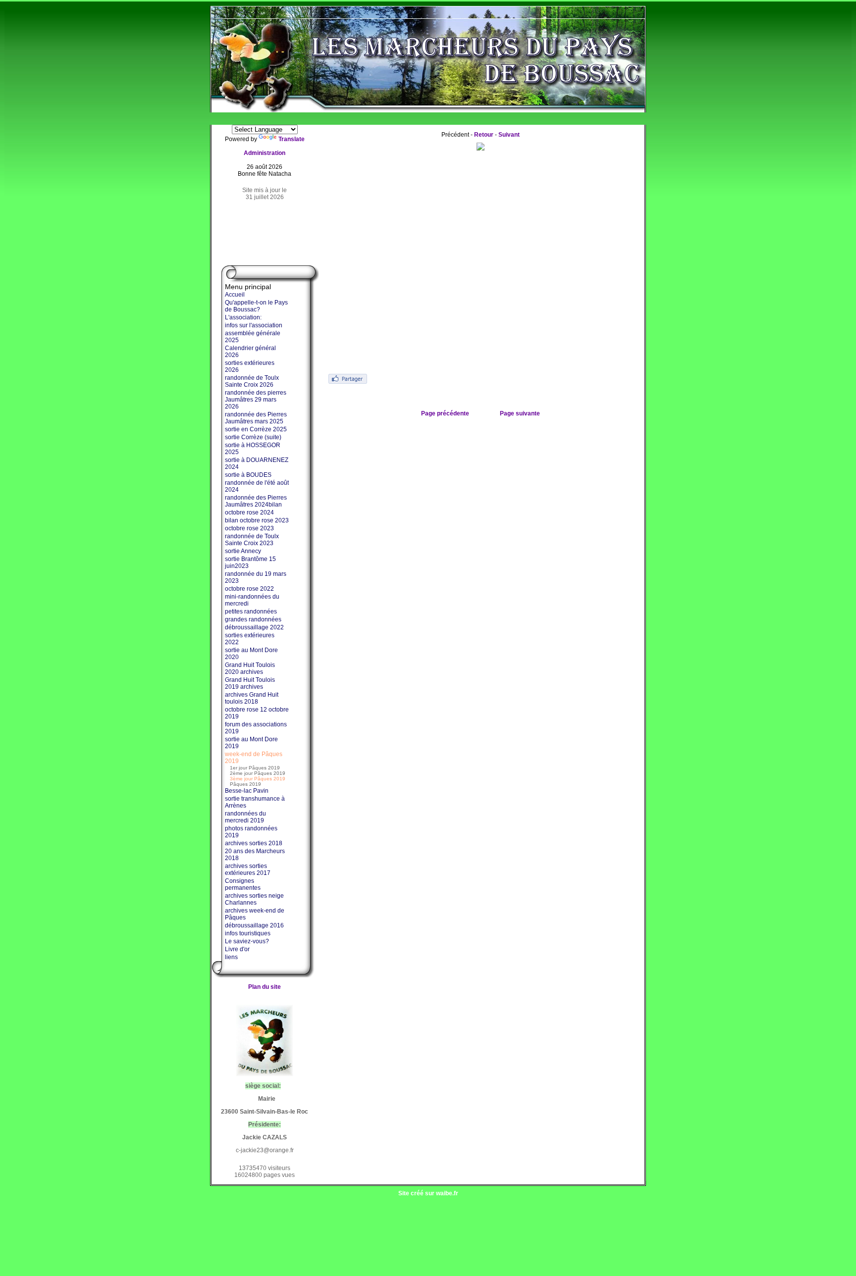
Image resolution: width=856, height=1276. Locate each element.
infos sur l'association (253, 325)
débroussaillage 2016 (254, 925)
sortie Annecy (243, 551)
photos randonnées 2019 (251, 832)
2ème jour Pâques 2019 (257, 773)
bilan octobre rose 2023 (257, 520)
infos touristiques (247, 933)
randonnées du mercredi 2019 (245, 817)
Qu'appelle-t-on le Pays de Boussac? (256, 306)
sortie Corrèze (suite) (253, 437)
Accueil (235, 294)
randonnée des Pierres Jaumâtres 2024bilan (256, 501)
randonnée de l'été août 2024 (257, 486)
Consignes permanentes (243, 884)
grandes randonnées (253, 619)
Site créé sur (428, 1193)
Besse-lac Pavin (246, 790)
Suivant (509, 134)
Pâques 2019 (245, 784)
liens (231, 957)
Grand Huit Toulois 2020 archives (250, 668)
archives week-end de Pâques (254, 914)
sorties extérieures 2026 (249, 366)
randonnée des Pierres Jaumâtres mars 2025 (256, 418)
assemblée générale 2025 (252, 337)
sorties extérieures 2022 (249, 639)
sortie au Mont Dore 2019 (251, 743)
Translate (291, 139)
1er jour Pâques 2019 (255, 767)
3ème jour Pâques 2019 (257, 778)
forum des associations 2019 (256, 728)
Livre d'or (237, 949)
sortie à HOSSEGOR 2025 (252, 449)
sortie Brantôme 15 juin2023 (250, 562)
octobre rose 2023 (249, 528)
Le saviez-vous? (247, 941)
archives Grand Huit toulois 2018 (251, 698)
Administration (264, 153)
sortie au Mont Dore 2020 (251, 654)
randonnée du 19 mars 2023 (255, 577)
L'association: (243, 317)
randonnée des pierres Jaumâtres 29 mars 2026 (255, 399)
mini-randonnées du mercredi (252, 600)
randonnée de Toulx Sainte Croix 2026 (252, 381)
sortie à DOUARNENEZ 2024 (256, 463)
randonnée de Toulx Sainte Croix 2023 (252, 540)
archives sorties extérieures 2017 (247, 869)
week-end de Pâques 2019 (253, 758)
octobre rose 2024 (249, 512)
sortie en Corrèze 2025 (256, 429)
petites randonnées (251, 611)
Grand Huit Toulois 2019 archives (250, 683)
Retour (483, 134)
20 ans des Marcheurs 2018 (255, 855)
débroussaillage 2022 (254, 627)
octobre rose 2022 (249, 588)
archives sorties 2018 (253, 843)
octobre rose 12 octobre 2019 (257, 713)
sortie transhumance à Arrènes (255, 802)
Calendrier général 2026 (250, 351)
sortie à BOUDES (248, 474)
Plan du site (264, 986)
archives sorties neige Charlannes (254, 899)
